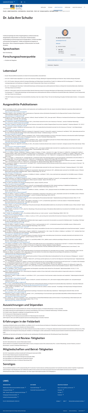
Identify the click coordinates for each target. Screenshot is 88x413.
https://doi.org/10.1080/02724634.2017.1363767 (16, 227)
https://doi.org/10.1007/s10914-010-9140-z (15, 296)
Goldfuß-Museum (77, 7)
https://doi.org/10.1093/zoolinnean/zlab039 (15, 146)
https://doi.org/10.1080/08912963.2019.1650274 (16, 150)
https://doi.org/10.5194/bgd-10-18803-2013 (15, 282)
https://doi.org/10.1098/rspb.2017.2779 (14, 222)
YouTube (60, 392)
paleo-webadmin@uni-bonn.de (11, 401)
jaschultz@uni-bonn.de (61, 40)
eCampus (58, 401)
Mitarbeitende (54, 11)
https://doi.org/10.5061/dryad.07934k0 (14, 211)
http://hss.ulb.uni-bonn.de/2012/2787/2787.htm (36, 285)
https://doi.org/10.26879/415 (12, 274)
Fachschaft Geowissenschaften (37, 390)
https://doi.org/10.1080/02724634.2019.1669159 (16, 196)
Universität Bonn (8, 2)
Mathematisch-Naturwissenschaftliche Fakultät (13, 387)
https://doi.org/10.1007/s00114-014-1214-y (15, 270)
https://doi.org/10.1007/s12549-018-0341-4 (15, 199)
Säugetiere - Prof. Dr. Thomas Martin (38, 11)
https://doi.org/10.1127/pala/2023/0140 (14, 116)
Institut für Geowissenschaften (10, 397)
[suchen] (84, 8)
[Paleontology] (12, 7)
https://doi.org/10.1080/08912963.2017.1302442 (16, 234)
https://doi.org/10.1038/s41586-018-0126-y (15, 218)
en (24, 2)
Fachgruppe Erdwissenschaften (10, 394)
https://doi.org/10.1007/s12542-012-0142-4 (15, 278)
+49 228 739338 (61, 46)
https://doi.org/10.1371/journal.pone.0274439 (15, 120)
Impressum (65, 410)
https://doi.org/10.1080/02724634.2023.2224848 (16, 123)
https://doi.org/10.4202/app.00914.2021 (14, 130)
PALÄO (4, 11)
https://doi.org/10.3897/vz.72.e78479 (13, 134)
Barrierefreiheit (81, 410)
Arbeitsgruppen (58, 7)
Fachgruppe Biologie (7, 390)
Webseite (58, 43)
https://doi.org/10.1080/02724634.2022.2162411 (16, 138)
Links (6, 380)
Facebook (60, 394)
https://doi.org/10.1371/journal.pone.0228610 (15, 177)
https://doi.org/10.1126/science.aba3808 (14, 184)
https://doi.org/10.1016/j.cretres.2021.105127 (15, 125)
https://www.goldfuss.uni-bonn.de (65, 387)
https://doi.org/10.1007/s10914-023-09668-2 (15, 111)
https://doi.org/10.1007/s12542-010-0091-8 (15, 292)
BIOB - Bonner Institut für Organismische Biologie (14, 392)
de (21, 2)
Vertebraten (22, 11)
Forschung (67, 7)
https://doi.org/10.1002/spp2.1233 (13, 207)
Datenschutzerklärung (73, 410)
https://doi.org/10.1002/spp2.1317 (13, 172)
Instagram (60, 390)
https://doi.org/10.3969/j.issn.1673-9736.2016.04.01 (17, 242)
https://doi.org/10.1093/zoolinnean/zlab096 (15, 142)
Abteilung (43, 7)
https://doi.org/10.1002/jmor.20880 (13, 214)
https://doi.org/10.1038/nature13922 (13, 267)
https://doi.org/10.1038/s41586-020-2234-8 (15, 181)
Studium (50, 7)
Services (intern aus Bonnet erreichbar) (76, 401)
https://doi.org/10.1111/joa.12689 (13, 238)
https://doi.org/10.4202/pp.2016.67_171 (14, 249)
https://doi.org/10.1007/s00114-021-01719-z (15, 165)
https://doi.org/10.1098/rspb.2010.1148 (14, 289)
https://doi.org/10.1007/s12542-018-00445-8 (15, 192)
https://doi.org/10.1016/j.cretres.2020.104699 (15, 168)
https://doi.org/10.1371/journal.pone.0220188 (15, 203)
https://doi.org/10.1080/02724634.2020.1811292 (16, 188)
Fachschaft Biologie (34, 387)
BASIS (64, 401)
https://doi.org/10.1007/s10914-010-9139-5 (15, 300)
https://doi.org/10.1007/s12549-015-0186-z (15, 254)
